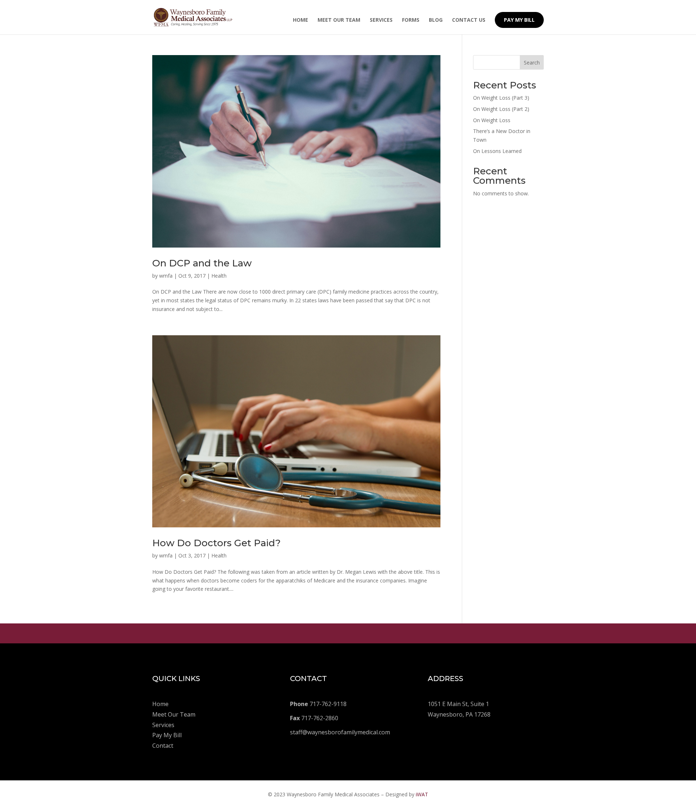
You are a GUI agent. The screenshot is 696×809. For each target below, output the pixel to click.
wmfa (166, 275)
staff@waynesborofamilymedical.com (340, 732)
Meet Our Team (339, 20)
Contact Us (468, 20)
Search (532, 62)
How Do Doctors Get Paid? (216, 543)
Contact (162, 746)
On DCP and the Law (202, 263)
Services (381, 20)
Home (300, 20)
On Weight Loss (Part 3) (501, 97)
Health (219, 275)
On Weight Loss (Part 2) (501, 108)
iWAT (422, 794)
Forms (410, 20)
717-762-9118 (318, 704)
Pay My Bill (519, 19)
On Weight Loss (491, 120)
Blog (436, 20)
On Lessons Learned (497, 151)
